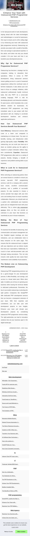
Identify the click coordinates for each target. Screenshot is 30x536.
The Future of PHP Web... (9, 407)
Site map (4, 371)
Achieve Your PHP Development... (11, 483)
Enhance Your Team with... (9, 502)
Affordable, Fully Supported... (10, 380)
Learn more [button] (15, 527)
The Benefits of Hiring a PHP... (10, 491)
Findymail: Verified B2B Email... (10, 464)
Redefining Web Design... (9, 388)
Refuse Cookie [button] (8, 531)
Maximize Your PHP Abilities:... (10, 506)
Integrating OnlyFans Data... (9, 395)
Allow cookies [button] (21, 531)
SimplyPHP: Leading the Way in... (11, 498)
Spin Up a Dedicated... (8, 472)
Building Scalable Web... (8, 487)
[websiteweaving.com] (15, 5)
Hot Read (4, 367)
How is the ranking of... (8, 441)
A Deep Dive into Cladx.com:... (10, 517)
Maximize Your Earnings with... (10, 514)
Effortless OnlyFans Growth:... (10, 392)
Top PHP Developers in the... (9, 479)
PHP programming (14, 22)
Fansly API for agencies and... (10, 384)
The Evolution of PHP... (8, 410)
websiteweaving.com (14, 20)
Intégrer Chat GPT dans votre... (10, 456)
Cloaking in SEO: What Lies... (10, 429)
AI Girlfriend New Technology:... (10, 437)
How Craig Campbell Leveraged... (11, 448)
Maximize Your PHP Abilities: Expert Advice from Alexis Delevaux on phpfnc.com (6, 337)
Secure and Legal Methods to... (10, 403)
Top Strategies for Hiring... (9, 475)
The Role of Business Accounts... (10, 426)
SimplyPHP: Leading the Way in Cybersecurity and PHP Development (22, 337)
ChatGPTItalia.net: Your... (9, 444)
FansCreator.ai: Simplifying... (9, 399)
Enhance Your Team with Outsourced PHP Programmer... (14, 25)
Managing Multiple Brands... (9, 418)
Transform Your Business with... (10, 433)
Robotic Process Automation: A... (10, 422)
